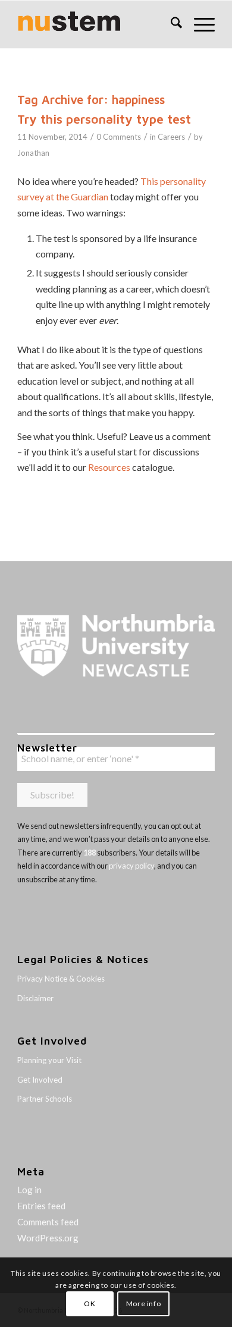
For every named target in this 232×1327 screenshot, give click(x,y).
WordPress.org (48, 1237)
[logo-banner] (96, 24)
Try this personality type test (104, 119)
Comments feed (48, 1221)
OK (89, 1303)
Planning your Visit (49, 1060)
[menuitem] (170, 24)
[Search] (170, 24)
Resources (109, 467)
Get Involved (39, 1079)
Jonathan (33, 153)
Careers (171, 136)
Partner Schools (44, 1098)
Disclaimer (35, 998)
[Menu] (198, 24)
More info (143, 1303)
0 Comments (118, 136)
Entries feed (41, 1205)
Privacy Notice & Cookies (61, 978)
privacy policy (131, 865)
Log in (29, 1189)
